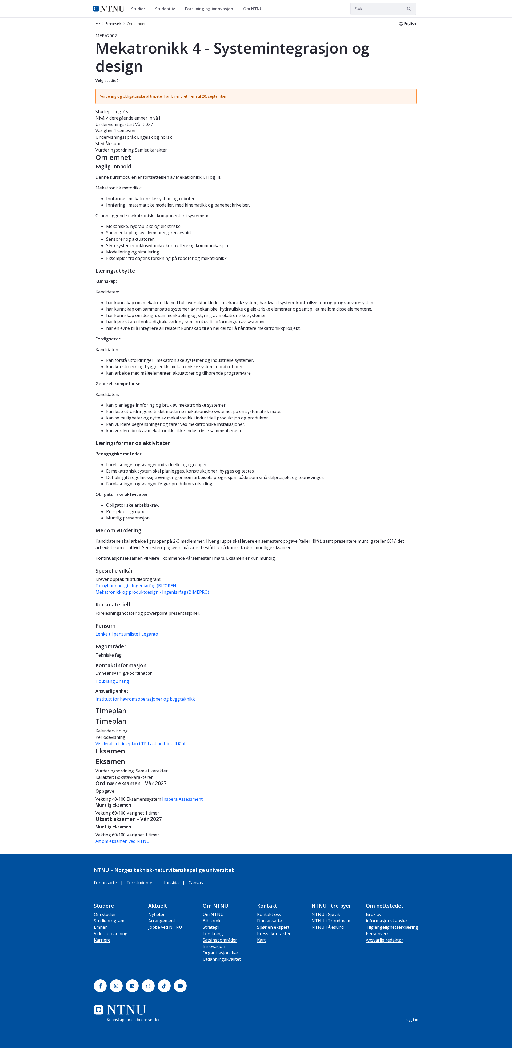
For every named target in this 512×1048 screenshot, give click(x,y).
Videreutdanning (110, 933)
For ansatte (105, 883)
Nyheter (156, 914)
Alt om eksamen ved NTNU (122, 841)
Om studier (105, 914)
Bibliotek (212, 921)
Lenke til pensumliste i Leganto (126, 634)
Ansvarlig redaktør (384, 940)
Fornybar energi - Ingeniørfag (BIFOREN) (136, 586)
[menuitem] (140, 9)
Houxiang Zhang (112, 681)
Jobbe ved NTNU (165, 927)
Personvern (377, 933)
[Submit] (410, 9)
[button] (98, 23)
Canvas (196, 883)
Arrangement (161, 921)
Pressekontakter (274, 933)
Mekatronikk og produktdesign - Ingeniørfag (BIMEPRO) (152, 592)
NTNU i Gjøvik (325, 914)
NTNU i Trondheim (330, 921)
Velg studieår (107, 80)
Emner (100, 927)
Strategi (211, 927)
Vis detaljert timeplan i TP (121, 744)
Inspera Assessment (182, 799)
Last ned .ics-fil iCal (166, 744)
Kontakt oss (269, 914)
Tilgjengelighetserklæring (392, 927)
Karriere (102, 940)
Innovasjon (214, 946)
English (410, 23)
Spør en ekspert (273, 927)
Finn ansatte (269, 921)
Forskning (213, 933)
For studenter (140, 883)
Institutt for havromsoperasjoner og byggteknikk (145, 699)
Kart (261, 940)
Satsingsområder (220, 940)
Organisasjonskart (221, 953)
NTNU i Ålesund (327, 927)
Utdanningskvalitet (222, 959)
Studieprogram (109, 921)
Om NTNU (213, 914)
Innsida (171, 883)
